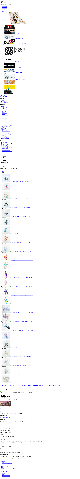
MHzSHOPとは (4, 6)
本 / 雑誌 (3, 114)
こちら (4, 434)
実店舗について (4, 462)
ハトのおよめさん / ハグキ (6, 134)
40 (33, 385)
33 (27, 385)
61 (53, 385)
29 (23, 385)
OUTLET (3, 101)
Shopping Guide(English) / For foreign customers (9, 468)
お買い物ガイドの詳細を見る (5, 417)
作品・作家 (4, 73)
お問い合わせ (4, 8)
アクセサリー (4, 113)
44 (37, 385)
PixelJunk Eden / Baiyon (5, 138)
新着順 (3, 171)
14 (9, 385)
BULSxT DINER (9, 143)
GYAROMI (4, 124)
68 (59, 385)
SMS (6, 148)
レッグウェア (4, 111)
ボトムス (3, 109)
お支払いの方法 (6, 428)
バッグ (3, 110)
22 (17, 385)
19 (14, 385)
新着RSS (3, 473)
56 (48, 385)
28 (22, 385)
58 (50, 385)
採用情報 (3, 474)
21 (16, 385)
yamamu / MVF (4, 128)
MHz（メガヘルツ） (5, 120)
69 (60, 385)
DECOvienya (7, 149)
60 (52, 385)
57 (49, 385)
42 (35, 385)
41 (34, 385)
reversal (6, 150)
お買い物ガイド (4, 7)
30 (24, 385)
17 (12, 385)
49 (42, 385)
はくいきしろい (4, 130)
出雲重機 (3, 135)
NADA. (5, 145)
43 (36, 385)
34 (28, 385)
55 (47, 385)
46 (39, 385)
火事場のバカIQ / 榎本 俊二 (6, 133)
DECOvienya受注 (5, 102)
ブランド (3, 44)
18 (13, 385)
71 (62, 385)
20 (15, 385)
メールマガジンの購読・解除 (7, 463)
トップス (3, 106)
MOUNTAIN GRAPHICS (6, 131)
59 (51, 385)
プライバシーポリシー (6, 475)
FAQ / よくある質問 (5, 466)
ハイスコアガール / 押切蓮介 (7, 132)
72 (63, 385)
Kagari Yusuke (7, 147)
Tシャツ (5, 107)
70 (61, 385)
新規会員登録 (4, 9)
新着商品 (3, 11)
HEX (5, 142)
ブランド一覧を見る (3, 152)
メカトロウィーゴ (5, 136)
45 (38, 385)
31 (25, 385)
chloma (5, 146)
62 (54, 385)
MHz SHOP (4, 461)
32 (26, 385)
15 (10, 385)
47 (40, 385)
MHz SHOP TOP (3, 96)
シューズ (3, 112)
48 (41, 385)
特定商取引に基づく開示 (6, 476)
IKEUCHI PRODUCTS (5, 137)
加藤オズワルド (4, 127)
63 (55, 385)
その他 (2, 166)
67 (58, 385)
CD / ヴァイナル (5, 115)
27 (21, 385)
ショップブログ (4, 471)
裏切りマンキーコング (6, 126)
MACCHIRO (4, 129)
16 (11, 385)
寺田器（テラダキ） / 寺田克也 (7, 125)
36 (30, 385)
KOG (7, 151)
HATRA (5, 144)
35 (29, 385)
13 (8, 385)
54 (46, 385)
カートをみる (2, 95)
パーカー (5, 108)
